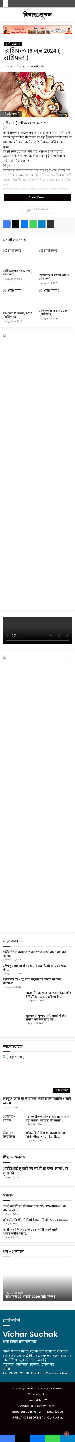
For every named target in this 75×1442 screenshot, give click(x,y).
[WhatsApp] (33, 224)
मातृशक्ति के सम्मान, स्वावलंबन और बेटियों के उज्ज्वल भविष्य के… (48, 995)
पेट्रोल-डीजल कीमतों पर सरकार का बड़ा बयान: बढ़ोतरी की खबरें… (48, 1118)
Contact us (55, 1417)
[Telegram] (42, 224)
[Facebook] (7, 224)
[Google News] (37, 210)
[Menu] (70, 16)
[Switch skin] (4, 16)
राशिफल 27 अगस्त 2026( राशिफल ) (30, 1297)
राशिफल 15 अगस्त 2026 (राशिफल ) (53, 312)
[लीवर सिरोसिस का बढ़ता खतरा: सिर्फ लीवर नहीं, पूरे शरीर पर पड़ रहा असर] (13, 1138)
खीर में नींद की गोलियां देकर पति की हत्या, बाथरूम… (35, 1220)
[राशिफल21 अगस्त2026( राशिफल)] (19, 258)
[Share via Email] (50, 224)
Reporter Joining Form (28, 1412)
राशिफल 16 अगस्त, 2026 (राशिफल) (18, 315)
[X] (15, 224)
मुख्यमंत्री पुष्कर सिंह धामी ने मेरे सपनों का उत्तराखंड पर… (46, 1017)
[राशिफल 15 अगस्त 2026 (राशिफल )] (55, 298)
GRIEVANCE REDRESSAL (28, 1417)
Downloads (55, 1412)
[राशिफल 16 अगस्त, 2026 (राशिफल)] (19, 299)
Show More (36, 197)
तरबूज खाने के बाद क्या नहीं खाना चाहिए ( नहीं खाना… (37, 1100)
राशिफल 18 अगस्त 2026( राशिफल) (54, 276)
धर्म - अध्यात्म (13, 44)
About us (26, 1406)
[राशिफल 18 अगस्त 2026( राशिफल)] (55, 260)
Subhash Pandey (15, 66)
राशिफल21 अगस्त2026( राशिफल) (17, 272)
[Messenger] (24, 224)
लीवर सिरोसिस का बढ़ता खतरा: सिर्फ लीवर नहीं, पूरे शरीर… (46, 1135)
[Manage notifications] (66, 1434)
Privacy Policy (45, 1406)
